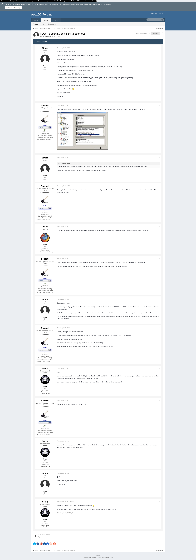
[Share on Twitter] (34, 543)
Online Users (52, 24)
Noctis (45, 368)
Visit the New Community (13, 8)
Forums (35, 24)
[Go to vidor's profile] (45, 237)
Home (36, 20)
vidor (45, 226)
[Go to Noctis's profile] (45, 379)
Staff (43, 24)
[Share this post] (159, 48)
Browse (46, 20)
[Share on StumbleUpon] (54, 543)
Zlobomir (45, 105)
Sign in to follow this (144, 33)
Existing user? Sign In (157, 13)
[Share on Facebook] (37, 543)
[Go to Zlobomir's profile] (45, 118)
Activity (56, 20)
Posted (63, 48)
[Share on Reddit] (51, 543)
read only (92, 4)
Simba (49, 36)
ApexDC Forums (41, 14)
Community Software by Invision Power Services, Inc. (98, 557)
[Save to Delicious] (47, 543)
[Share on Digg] (44, 543)
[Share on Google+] (41, 543)
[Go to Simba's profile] (36, 35)
